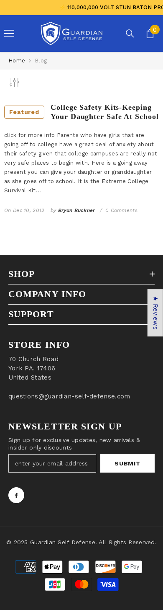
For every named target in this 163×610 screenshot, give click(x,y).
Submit (127, 463)
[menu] (9, 33)
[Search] (130, 33)
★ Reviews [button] (155, 313)
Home (16, 60)
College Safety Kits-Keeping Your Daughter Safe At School (83, 112)
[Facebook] (16, 495)
